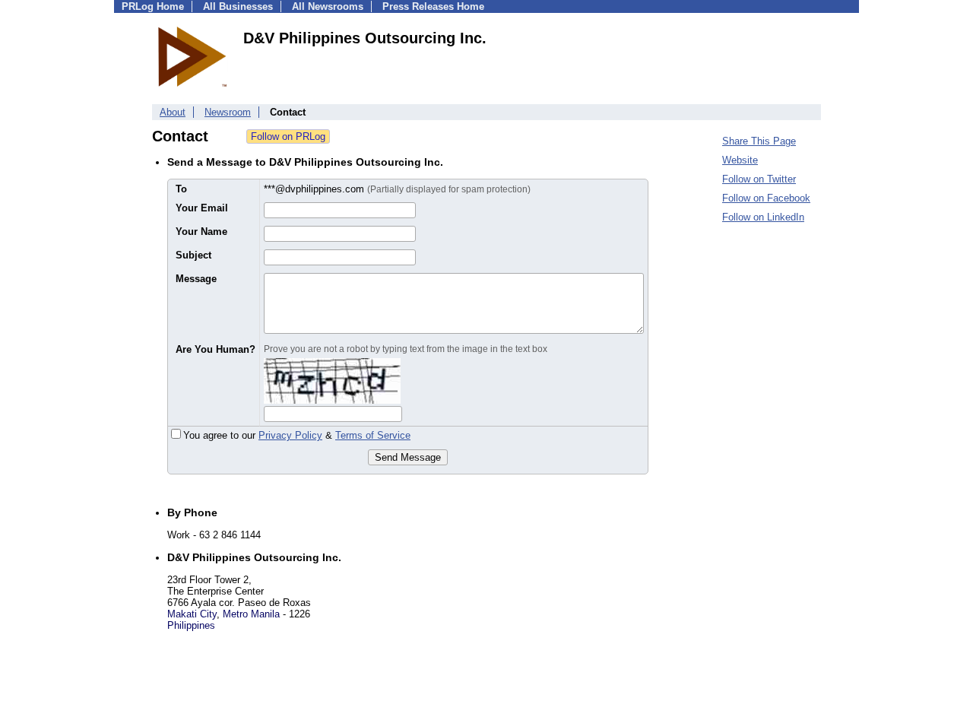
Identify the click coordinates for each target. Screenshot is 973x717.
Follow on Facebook (766, 198)
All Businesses (238, 6)
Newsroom (227, 112)
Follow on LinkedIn (763, 217)
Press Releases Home (433, 6)
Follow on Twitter (759, 179)
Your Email (202, 208)
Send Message (408, 457)
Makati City (192, 614)
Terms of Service (372, 435)
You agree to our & (296, 435)
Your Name (201, 231)
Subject (193, 255)
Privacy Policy (290, 435)
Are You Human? (215, 349)
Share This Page (759, 141)
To (181, 189)
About (172, 112)
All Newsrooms (327, 6)
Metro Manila (251, 614)
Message (196, 278)
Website (740, 160)
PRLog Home (153, 6)
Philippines (191, 625)
